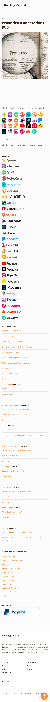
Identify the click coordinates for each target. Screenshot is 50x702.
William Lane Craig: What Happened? (16, 363)
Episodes (5, 663)
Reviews (4, 669)
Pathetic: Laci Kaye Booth (11, 331)
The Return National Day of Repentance (17, 409)
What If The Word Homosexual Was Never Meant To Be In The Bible (24, 539)
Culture (5, 528)
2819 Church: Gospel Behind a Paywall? (17, 347)
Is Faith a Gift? (7, 476)
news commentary (10, 446)
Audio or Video (7, 394)
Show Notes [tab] (8, 140)
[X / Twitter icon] (3, 681)
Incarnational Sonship (10, 352)
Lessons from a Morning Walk (13, 497)
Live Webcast (31, 663)
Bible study (7, 508)
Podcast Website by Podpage (33, 693)
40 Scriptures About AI (10, 374)
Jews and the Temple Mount (13, 430)
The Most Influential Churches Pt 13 (16, 415)
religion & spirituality (12, 405)
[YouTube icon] (7, 681)
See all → (5, 379)
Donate (29, 669)
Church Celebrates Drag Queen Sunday (17, 532)
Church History (9, 592)
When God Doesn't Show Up (12, 512)
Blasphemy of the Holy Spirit (13, 471)
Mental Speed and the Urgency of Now (17, 450)
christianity (7, 385)
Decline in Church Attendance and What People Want (22, 435)
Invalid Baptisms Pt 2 (10, 456)
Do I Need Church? (9, 389)
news (4, 426)
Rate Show (30, 666)
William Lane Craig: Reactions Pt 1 (15, 357)
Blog (3, 666)
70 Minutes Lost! (8, 336)
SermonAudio (6, 672)
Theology (6, 467)
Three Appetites (8, 517)
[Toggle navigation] (42, 5)
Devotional (7, 487)
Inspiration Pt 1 (8, 368)
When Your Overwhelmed (12, 341)
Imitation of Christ (10, 588)
